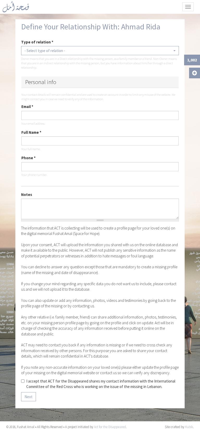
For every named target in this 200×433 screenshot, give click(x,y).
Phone (28, 157)
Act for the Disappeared (110, 427)
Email (27, 106)
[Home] (17, 7)
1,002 (192, 59)
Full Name (31, 132)
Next (28, 396)
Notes (26, 194)
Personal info (40, 82)
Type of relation (37, 42)
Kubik (189, 427)
